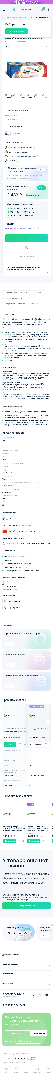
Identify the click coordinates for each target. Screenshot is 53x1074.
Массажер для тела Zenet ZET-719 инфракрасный (40, 729)
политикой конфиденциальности (28, 1043)
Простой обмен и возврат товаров (22, 633)
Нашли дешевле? (26, 256)
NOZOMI (16, 133)
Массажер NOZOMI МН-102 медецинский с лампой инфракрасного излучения (15, 730)
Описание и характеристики (17, 292)
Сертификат (11, 119)
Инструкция (11, 116)
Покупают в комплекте (15, 304)
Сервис (39, 292)
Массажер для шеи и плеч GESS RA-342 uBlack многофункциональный (38, 828)
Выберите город (45, 17)
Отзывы (34, 304)
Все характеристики (18, 110)
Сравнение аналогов (14, 298)
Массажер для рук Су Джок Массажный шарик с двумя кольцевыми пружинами (14, 829)
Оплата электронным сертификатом (23, 675)
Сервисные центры (15, 654)
